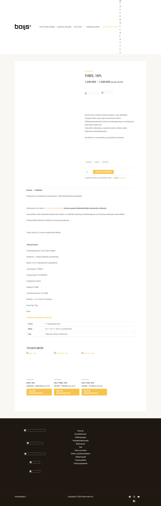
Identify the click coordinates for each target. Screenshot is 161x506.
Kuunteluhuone (64, 27)
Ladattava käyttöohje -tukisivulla (39, 317)
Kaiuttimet (89, 71)
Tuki (80, 447)
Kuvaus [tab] (29, 190)
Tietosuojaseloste (80, 463)
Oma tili (80, 431)
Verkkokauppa (92, 27)
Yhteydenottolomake (80, 441)
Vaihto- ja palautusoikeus (80, 454)
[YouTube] (139, 497)
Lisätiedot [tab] (38, 190)
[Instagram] (134, 497)
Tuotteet (78, 27)
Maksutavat (80, 444)
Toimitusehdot (80, 460)
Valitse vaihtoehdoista (36, 392)
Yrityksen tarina (47, 27)
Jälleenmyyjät (80, 457)
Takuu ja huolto (80, 450)
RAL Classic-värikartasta (53, 208)
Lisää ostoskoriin (103, 172)
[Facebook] (130, 497)
